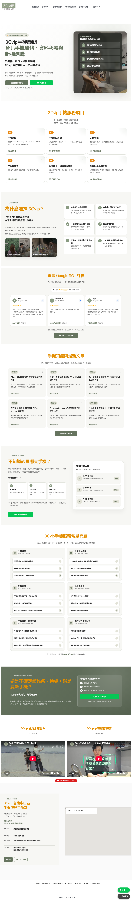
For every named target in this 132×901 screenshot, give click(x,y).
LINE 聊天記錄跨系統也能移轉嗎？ (82, 568)
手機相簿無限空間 (70, 7)
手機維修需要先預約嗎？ (22, 568)
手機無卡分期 (83, 7)
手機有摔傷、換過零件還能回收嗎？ (82, 603)
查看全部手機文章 (66, 433)
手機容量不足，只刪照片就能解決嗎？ (26, 631)
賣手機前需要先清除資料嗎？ (80, 610)
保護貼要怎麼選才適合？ (79, 631)
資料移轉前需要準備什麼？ (79, 575)
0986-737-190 (19, 836)
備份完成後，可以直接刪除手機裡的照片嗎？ (28, 645)
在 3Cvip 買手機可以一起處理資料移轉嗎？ (28, 610)
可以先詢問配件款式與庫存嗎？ (81, 645)
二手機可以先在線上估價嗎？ (80, 596)
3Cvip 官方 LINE (68, 654)
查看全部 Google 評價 (66, 335)
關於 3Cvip (96, 7)
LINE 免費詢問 (41, 83)
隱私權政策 (86, 884)
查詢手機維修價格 (17, 83)
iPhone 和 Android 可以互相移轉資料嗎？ (84, 561)
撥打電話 (8, 859)
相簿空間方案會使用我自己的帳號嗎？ (26, 638)
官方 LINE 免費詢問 (100, 696)
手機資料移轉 (57, 7)
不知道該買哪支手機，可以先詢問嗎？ (26, 596)
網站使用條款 (96, 884)
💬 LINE (122, 890)
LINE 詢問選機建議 (20, 514)
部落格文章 (35, 7)
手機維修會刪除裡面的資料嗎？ (24, 561)
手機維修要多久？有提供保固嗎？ (25, 575)
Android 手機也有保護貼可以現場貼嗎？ (84, 638)
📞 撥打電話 (123, 896)
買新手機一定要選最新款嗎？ (23, 603)
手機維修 (45, 7)
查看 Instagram (21, 859)
